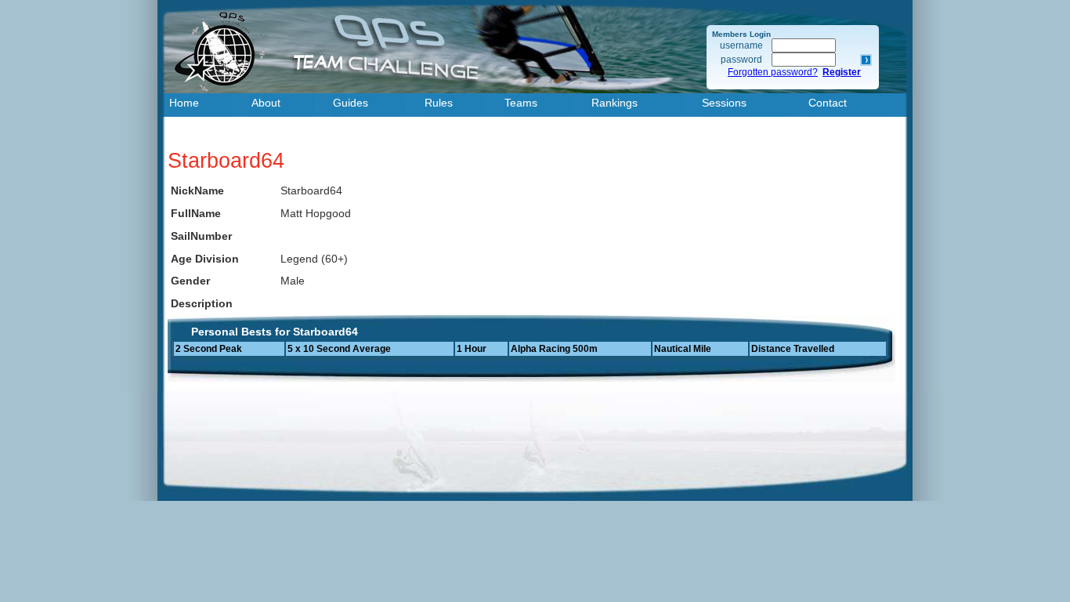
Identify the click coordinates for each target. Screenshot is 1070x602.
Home (184, 102)
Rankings (614, 102)
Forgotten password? (773, 72)
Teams (520, 102)
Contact (827, 102)
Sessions (724, 102)
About (265, 102)
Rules (439, 102)
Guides (350, 102)
